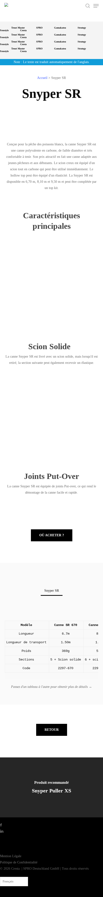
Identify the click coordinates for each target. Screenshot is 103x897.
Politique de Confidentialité (18, 862)
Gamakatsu (60, 27)
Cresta (23, 30)
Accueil (42, 78)
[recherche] (88, 6)
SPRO (39, 27)
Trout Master (18, 27)
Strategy (82, 27)
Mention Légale (10, 856)
